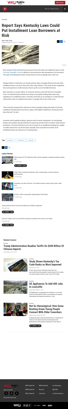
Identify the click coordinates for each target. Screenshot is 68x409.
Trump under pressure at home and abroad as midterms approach (22, 205)
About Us (41, 389)
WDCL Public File (29, 393)
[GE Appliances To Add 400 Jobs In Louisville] (15, 287)
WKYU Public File (29, 385)
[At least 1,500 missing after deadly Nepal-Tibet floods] (7, 197)
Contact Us (42, 393)
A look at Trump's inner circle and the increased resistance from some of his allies (27, 218)
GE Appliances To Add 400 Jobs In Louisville (46, 285)
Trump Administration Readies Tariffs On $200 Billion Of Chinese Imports (34, 247)
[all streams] (65, 8)
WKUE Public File (43, 385)
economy (31, 140)
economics (21, 140)
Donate (61, 3)
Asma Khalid (7, 252)
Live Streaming (57, 385)
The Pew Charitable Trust (12, 72)
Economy (4, 19)
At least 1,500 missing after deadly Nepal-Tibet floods (31, 194)
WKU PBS (55, 389)
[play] (4, 9)
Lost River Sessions (58, 393)
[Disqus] (34, 355)
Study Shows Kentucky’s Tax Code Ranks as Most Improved (45, 263)
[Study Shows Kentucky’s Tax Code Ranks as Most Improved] (15, 264)
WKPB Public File (29, 389)
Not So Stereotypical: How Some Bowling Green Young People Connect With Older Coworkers (46, 309)
